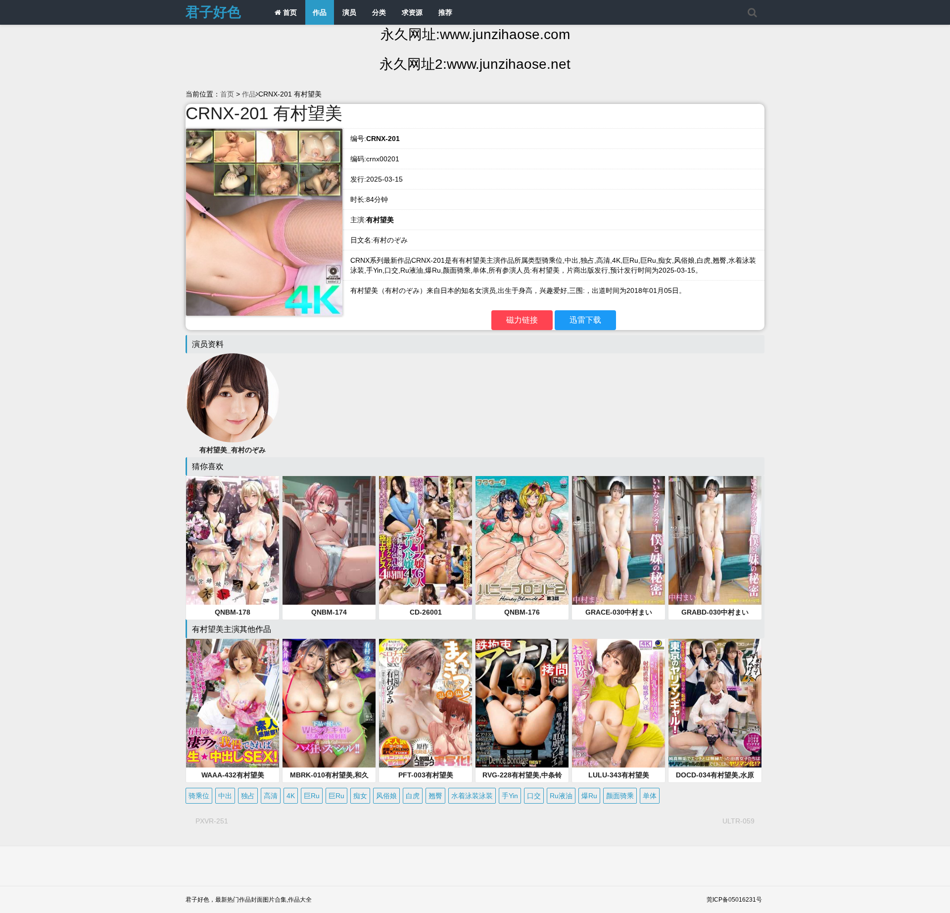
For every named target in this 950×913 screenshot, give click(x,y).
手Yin (510, 796)
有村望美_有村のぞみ (232, 450)
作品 (320, 12)
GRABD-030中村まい (715, 612)
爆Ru (589, 796)
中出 (225, 796)
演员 (349, 12)
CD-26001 (426, 612)
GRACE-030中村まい (618, 612)
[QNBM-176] (522, 540)
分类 (379, 12)
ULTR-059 (738, 821)
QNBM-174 (329, 612)
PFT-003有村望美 (425, 775)
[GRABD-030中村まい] (714, 540)
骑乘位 (199, 796)
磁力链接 (522, 320)
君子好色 (213, 12)
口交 (534, 796)
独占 (248, 796)
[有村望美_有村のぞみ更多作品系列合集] (233, 397)
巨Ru (312, 796)
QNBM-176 (522, 612)
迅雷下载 (585, 320)
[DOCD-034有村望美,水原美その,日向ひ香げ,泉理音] (714, 703)
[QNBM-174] (329, 540)
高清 (271, 796)
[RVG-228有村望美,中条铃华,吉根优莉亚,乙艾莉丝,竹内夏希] (522, 703)
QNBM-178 (232, 612)
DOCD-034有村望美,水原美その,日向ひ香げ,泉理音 (715, 775)
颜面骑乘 (620, 796)
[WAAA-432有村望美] (232, 703)
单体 (650, 796)
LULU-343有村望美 (618, 775)
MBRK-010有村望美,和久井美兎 (329, 775)
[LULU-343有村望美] (618, 703)
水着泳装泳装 (472, 796)
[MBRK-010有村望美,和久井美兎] (329, 703)
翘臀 (435, 796)
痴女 (360, 796)
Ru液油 (561, 796)
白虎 (413, 796)
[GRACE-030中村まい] (618, 540)
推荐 (445, 12)
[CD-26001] (425, 540)
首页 (289, 12)
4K (290, 796)
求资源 (412, 12)
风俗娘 (386, 796)
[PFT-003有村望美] (425, 703)
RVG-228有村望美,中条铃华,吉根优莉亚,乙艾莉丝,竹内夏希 (522, 775)
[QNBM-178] (232, 540)
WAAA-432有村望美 (232, 775)
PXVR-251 (211, 821)
